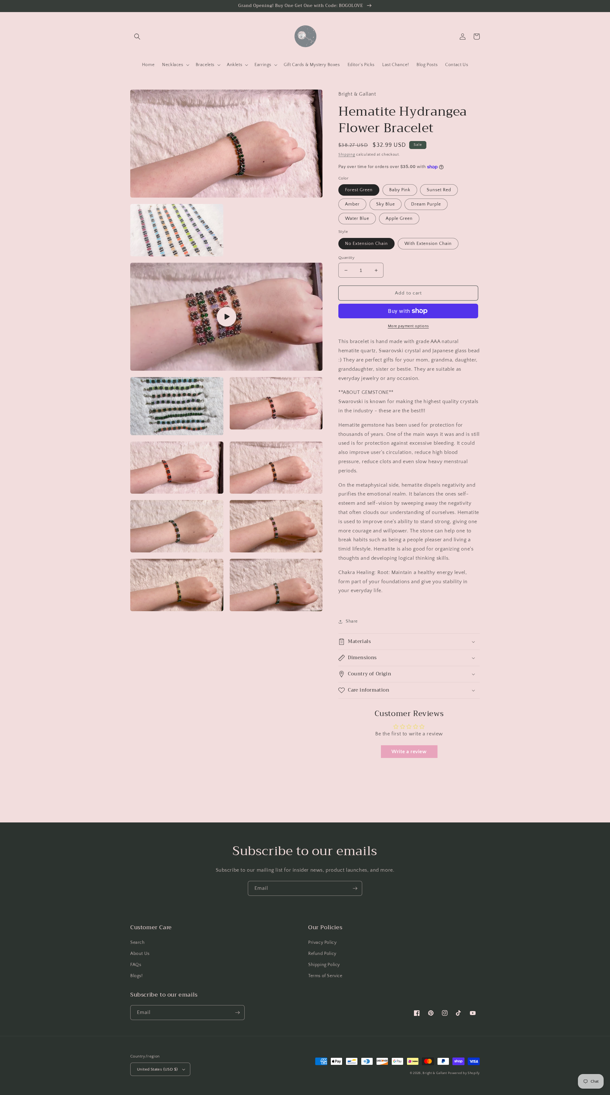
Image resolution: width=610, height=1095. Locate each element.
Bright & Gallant (435, 1073)
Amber (352, 204)
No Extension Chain (366, 243)
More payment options (408, 326)
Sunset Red (439, 190)
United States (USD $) (157, 1069)
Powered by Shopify (464, 1073)
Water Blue (357, 218)
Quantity (346, 257)
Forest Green (359, 190)
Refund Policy (322, 953)
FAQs (135, 964)
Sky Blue (385, 204)
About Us (140, 953)
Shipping (346, 154)
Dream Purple (426, 204)
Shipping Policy (324, 964)
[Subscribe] (355, 888)
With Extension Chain (428, 243)
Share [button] (352, 621)
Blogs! (136, 975)
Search (137, 942)
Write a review (408, 751)
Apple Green (399, 218)
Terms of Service (325, 975)
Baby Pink (399, 190)
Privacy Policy (322, 942)
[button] (137, 37)
